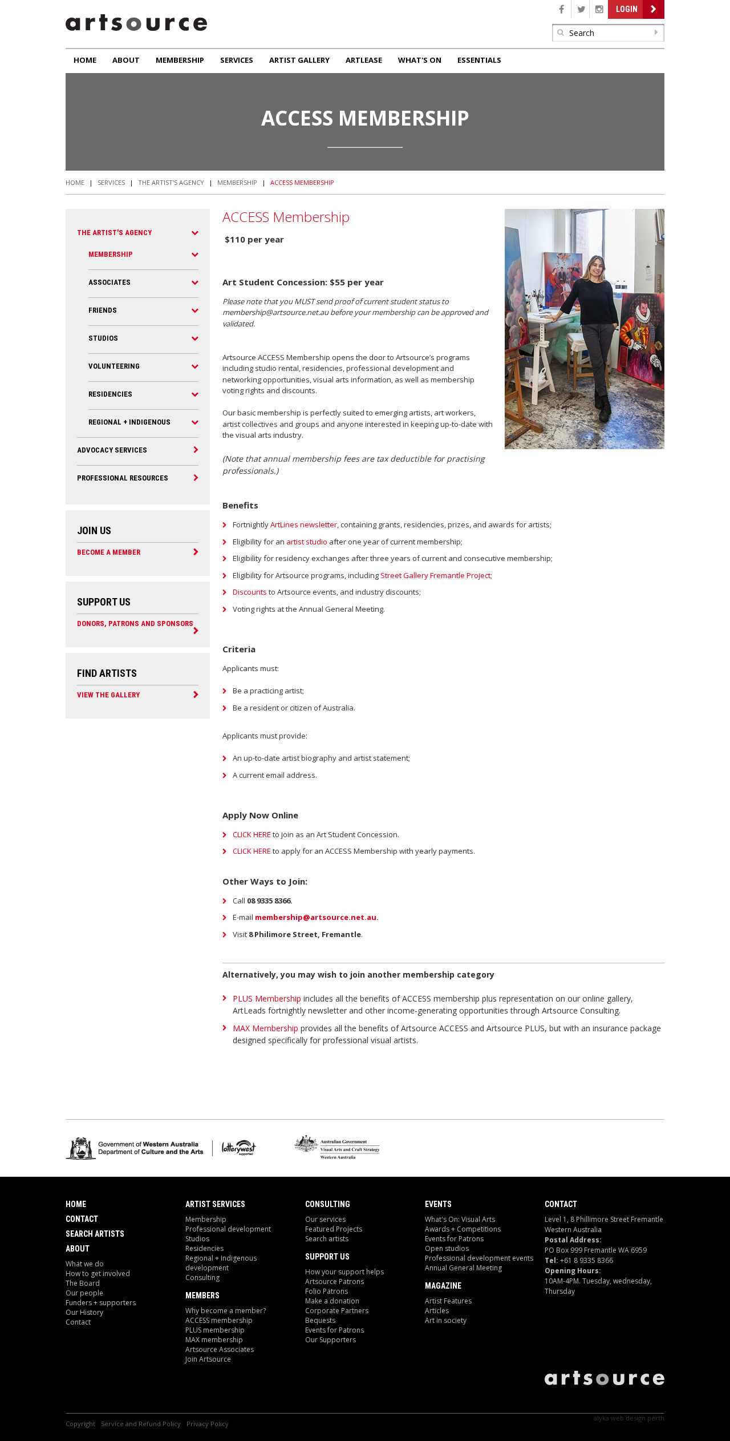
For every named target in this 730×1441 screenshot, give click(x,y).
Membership (180, 60)
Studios (103, 338)
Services (236, 60)
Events (438, 1204)
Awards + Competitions (463, 1229)
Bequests (320, 1320)
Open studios (447, 1248)
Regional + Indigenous (129, 422)
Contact (82, 1219)
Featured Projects (333, 1229)
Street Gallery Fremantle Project (435, 575)
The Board (83, 1283)
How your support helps (344, 1272)
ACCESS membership (219, 1320)
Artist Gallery (299, 60)
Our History (84, 1312)
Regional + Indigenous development (221, 1263)
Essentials (479, 60)
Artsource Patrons (334, 1281)
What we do (85, 1264)
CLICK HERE (252, 834)
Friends (102, 310)
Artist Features (448, 1301)
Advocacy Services (112, 450)
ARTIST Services (215, 1204)
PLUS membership (215, 1330)
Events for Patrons (334, 1330)
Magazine (443, 1285)
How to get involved (98, 1273)
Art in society (446, 1320)
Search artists (326, 1239)
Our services (325, 1219)
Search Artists (95, 1233)
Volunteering (114, 366)
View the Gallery (108, 695)
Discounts (250, 592)
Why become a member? (225, 1310)
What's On (419, 60)
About (126, 60)
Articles (437, 1310)
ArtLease (364, 60)
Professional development (228, 1229)
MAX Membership (265, 1028)
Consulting (202, 1277)
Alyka (601, 1418)
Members (202, 1295)
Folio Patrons (326, 1291)
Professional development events (479, 1258)
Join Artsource (208, 1359)
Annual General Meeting (463, 1268)
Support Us (327, 1256)
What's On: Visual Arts (460, 1219)
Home (85, 60)
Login (627, 9)
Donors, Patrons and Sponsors (135, 623)
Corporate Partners (336, 1310)
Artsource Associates (219, 1349)
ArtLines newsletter (303, 524)
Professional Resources (122, 478)
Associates (109, 282)
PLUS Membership (267, 998)
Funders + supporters (101, 1302)
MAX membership (214, 1340)
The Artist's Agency (171, 182)
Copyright (80, 1423)
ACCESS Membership (302, 182)
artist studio (306, 541)
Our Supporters (330, 1340)
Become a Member (108, 552)
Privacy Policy (207, 1423)
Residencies (110, 394)
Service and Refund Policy (141, 1423)
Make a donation (332, 1301)
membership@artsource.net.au (315, 917)
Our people (84, 1293)
